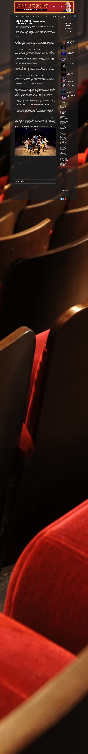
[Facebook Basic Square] (61, 199)
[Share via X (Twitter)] (19, 163)
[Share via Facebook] (15, 163)
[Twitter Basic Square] (63, 199)
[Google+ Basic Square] (65, 199)
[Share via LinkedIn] (22, 163)
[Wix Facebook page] (75, 16)
